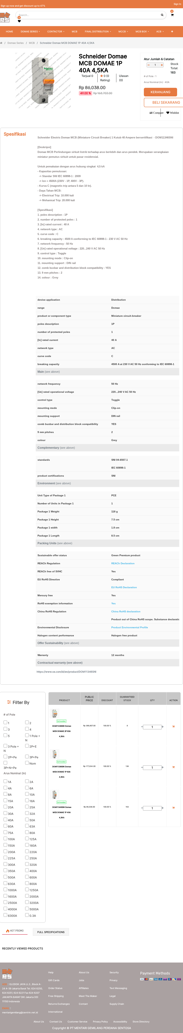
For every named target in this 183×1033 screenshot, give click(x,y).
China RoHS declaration (125, 611)
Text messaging (118, 988)
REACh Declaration (123, 563)
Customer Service (77, 1021)
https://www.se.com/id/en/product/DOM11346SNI (66, 671)
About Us (39, 1021)
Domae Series (16, 42)
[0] (172, 15)
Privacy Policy (100, 1021)
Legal (112, 996)
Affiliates (84, 988)
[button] (172, 31)
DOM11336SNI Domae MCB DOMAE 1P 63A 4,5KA (61, 771)
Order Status (55, 988)
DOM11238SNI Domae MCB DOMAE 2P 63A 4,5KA (61, 731)
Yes (113, 603)
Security (114, 972)
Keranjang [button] (160, 92)
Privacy (113, 980)
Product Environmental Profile (129, 627)
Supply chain (117, 1003)
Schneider (61, 721)
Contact (83, 1003)
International (55, 1011)
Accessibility (120, 1021)
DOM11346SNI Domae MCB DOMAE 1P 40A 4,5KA (61, 812)
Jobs (81, 980)
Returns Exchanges (59, 1003)
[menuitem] (9, 31)
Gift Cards (54, 980)
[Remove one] (148, 65)
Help (50, 972)
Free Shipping (56, 996)
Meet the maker (88, 996)
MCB (32, 42)
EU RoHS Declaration (124, 587)
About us (84, 972)
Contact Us (56, 1021)
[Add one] (162, 65)
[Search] (91, 686)
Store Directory (141, 1021)
